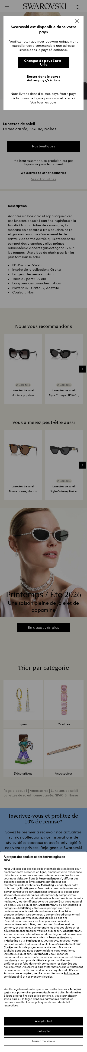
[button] (77, 21)
